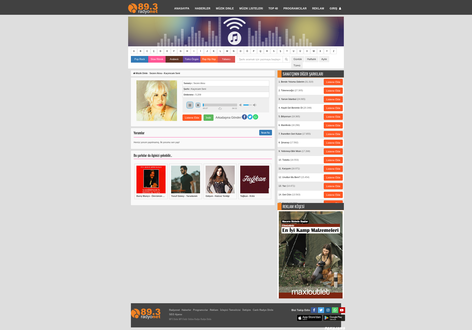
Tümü (297, 65)
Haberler (186, 310)
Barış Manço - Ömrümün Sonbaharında (151, 196)
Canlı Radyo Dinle (263, 310)
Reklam (318, 8)
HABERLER (202, 8)
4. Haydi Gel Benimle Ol (295, 108)
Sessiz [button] (241, 105)
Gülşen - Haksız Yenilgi (217, 196)
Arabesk (174, 59)
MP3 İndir (183, 319)
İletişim (246, 310)
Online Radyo (194, 319)
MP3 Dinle (173, 319)
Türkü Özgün (192, 59)
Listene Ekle (192, 117)
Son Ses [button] (254, 105)
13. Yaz (287, 186)
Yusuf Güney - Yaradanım (184, 196)
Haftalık (311, 59)
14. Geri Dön (289, 194)
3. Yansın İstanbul (292, 99)
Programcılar (295, 8)
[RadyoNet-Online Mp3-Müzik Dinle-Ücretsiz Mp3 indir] (143, 8)
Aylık (324, 59)
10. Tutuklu (289, 160)
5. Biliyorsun (289, 116)
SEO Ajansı (175, 314)
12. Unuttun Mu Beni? (294, 177)
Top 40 (273, 8)
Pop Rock (139, 59)
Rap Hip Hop (209, 59)
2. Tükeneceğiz (291, 90)
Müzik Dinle (225, 8)
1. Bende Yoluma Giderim (296, 82)
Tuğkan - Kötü (247, 196)
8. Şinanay (288, 142)
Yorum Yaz (265, 132)
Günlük (298, 59)
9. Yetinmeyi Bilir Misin (294, 151)
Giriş (334, 8)
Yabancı (226, 59)
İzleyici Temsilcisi (230, 310)
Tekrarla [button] (220, 108)
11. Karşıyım (289, 168)
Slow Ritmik (157, 59)
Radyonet (174, 310)
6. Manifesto (289, 125)
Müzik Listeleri (251, 8)
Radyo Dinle (206, 319)
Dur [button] (198, 105)
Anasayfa (181, 8)
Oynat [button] (190, 105)
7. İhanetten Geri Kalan (295, 134)
